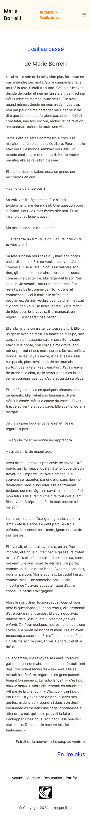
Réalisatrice (50, 17)
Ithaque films (62, 808)
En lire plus (71, 754)
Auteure (47, 12)
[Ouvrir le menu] (84, 15)
